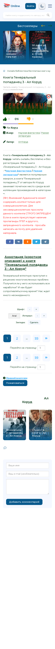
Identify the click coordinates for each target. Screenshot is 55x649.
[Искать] (48, 15)
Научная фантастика (29, 133)
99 (36, 338)
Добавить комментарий (24, 501)
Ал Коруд (12, 127)
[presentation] (43, 25)
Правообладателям (16, 378)
